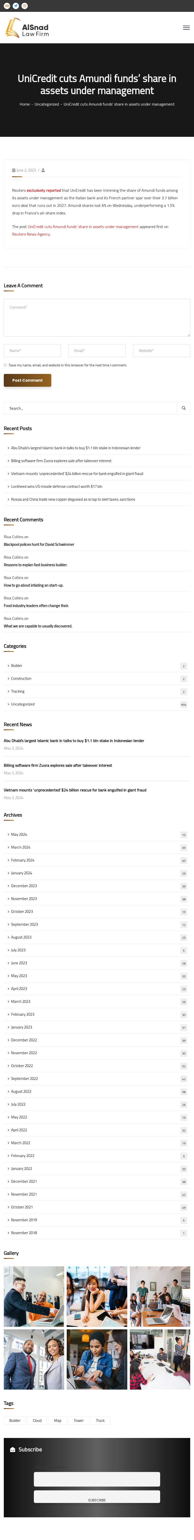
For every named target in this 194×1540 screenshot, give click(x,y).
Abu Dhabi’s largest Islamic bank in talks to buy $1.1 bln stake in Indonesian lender (75, 448)
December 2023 (98, 885)
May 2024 (98, 834)
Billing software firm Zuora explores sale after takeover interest (61, 460)
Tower (79, 1420)
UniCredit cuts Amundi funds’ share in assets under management (83, 226)
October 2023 (98, 911)
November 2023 (98, 898)
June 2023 (98, 963)
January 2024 (98, 873)
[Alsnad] (30, 27)
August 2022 (98, 1091)
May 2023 (98, 975)
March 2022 (98, 1142)
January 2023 (98, 1027)
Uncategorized (47, 104)
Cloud (37, 1420)
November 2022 (98, 1052)
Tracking (98, 691)
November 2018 (98, 1232)
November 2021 (98, 1194)
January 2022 (98, 1168)
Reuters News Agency (31, 234)
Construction (98, 678)
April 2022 (98, 1130)
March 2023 (98, 1001)
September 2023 (98, 924)
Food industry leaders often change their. (36, 605)
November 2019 (98, 1220)
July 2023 (98, 950)
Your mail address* (51, 1467)
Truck (100, 1420)
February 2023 (98, 1014)
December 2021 (98, 1181)
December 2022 (98, 1040)
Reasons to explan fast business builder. (35, 564)
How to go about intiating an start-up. (33, 585)
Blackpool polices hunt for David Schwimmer (39, 544)
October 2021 (98, 1207)
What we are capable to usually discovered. (38, 626)
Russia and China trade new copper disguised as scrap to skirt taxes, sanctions (73, 499)
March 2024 (98, 847)
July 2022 (98, 1104)
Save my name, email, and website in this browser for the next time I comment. (68, 365)
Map (57, 1420)
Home (25, 104)
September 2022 (98, 1078)
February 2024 (98, 860)
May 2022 (98, 1117)
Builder (98, 665)
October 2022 (98, 1065)
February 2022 (98, 1155)
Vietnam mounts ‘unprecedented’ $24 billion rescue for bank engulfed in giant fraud (77, 473)
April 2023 (98, 988)
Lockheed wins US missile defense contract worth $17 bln (56, 486)
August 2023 (98, 937)
